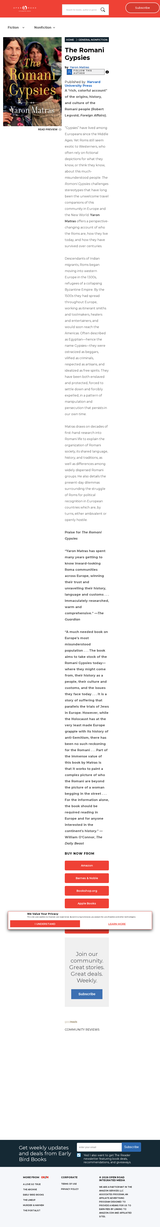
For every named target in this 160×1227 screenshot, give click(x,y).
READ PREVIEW (48, 129)
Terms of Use (69, 1184)
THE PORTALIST (31, 1210)
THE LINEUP (29, 1200)
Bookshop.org (86, 891)
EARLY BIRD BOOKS (33, 1195)
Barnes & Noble (87, 878)
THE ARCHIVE (30, 1189)
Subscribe (142, 8)
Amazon (87, 865)
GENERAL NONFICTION (93, 39)
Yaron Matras (79, 67)
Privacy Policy (70, 1189)
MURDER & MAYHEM (33, 1205)
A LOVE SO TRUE (32, 1184)
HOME (70, 39)
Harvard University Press (82, 84)
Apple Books (87, 903)
